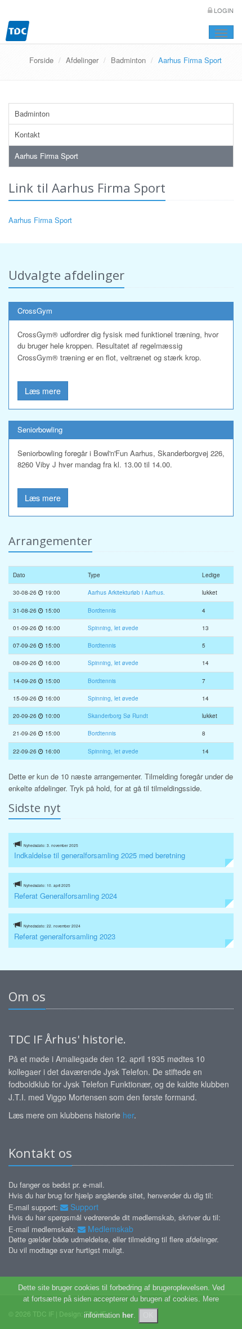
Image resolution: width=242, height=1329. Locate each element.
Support (83, 1206)
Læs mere (43, 390)
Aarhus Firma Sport (46, 155)
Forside (41, 60)
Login (223, 10)
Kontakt (27, 134)
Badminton (128, 60)
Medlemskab (109, 1228)
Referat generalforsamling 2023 (64, 936)
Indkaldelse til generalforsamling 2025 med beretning (99, 855)
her (128, 1115)
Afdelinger (82, 60)
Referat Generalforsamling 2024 (65, 895)
